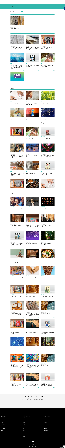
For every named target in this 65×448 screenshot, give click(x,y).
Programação (3, 421)
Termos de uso (32, 444)
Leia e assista (24, 423)
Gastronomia (3, 428)
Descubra (24, 421)
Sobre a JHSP (45, 428)
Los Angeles (24, 436)
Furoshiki (24, 430)
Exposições (2, 422)
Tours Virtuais (24, 424)
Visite (44, 421)
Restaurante (2, 430)
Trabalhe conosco (46, 430)
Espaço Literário (45, 422)
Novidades (24, 422)
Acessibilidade (45, 423)
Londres (23, 435)
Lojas (23, 428)
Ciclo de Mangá (3, 424)
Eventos (2, 423)
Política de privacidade (32, 443)
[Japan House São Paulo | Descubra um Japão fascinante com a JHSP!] (32, 411)
